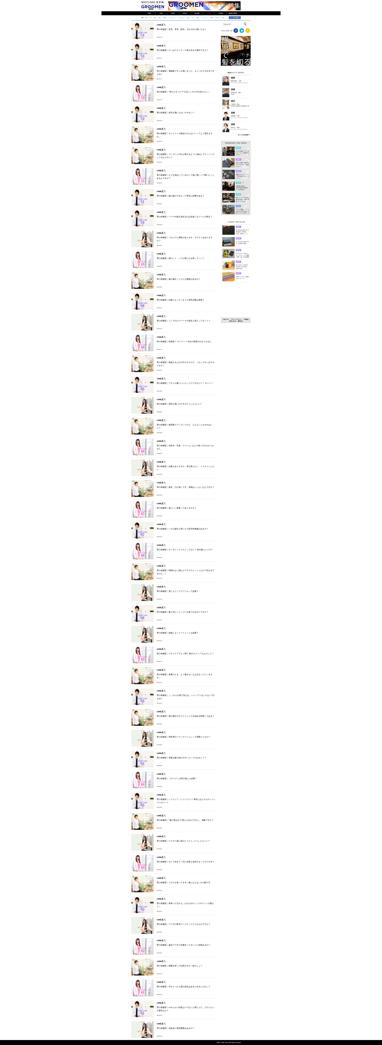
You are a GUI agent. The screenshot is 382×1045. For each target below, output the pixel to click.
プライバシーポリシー (236, 319)
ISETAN (221, 13)
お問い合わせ (232, 321)
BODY (173, 13)
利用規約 (246, 319)
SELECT (185, 13)
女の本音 (197, 13)
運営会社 (240, 321)
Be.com (227, 1042)
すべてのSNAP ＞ (244, 135)
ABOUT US (226, 319)
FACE (161, 13)
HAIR (149, 13)
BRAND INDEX (233, 13)
